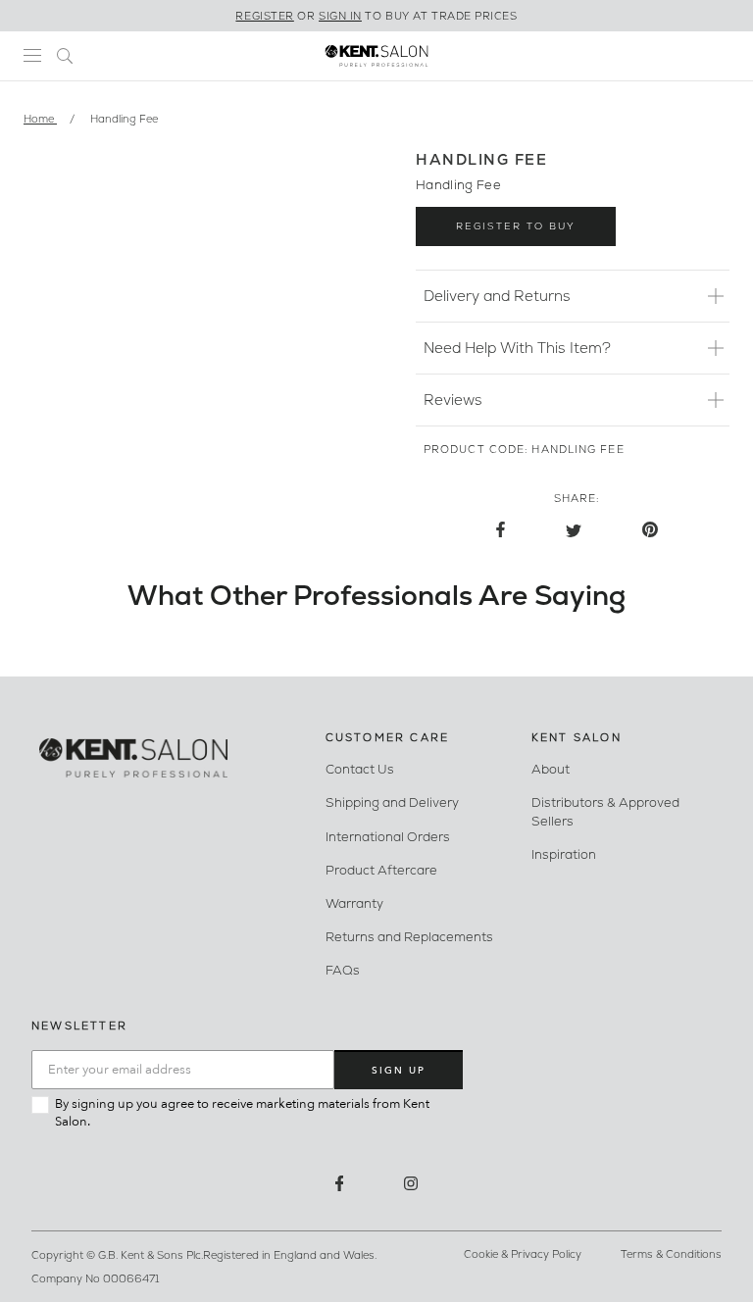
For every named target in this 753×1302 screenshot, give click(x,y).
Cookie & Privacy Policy (522, 1254)
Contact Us (360, 769)
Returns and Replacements (409, 936)
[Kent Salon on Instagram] (411, 1183)
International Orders (388, 836)
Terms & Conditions (671, 1254)
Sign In (340, 16)
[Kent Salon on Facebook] (339, 1183)
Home (40, 118)
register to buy (516, 226)
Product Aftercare (381, 870)
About (550, 769)
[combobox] (65, 55)
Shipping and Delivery (392, 802)
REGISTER (264, 16)
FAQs (343, 970)
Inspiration (563, 854)
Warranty (354, 903)
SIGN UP (399, 1070)
